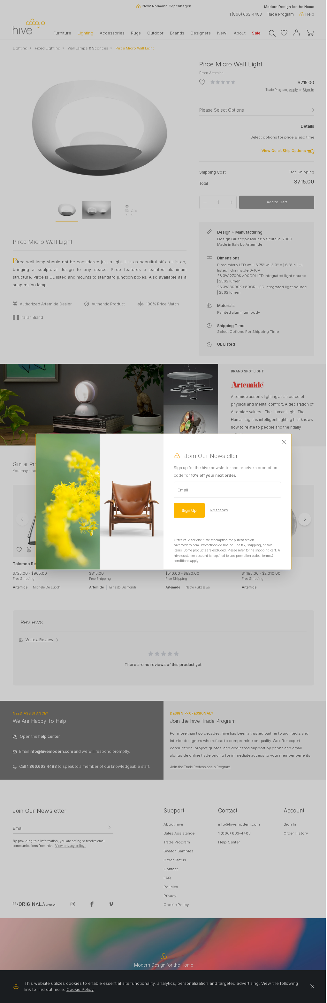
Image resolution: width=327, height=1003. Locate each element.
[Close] (284, 442)
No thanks (219, 510)
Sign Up (189, 510)
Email (183, 489)
